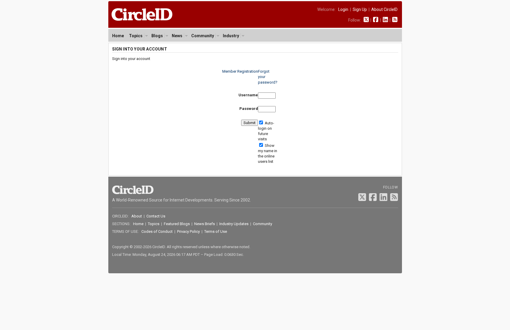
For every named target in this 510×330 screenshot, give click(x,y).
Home (118, 35)
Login (343, 9)
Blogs (157, 35)
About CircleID (384, 9)
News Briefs (204, 224)
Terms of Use (215, 231)
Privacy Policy (188, 231)
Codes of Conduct (157, 231)
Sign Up (360, 9)
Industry (231, 35)
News (177, 35)
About (136, 216)
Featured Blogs (177, 224)
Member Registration (240, 71)
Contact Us (155, 216)
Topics (136, 35)
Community (202, 35)
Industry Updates (234, 224)
